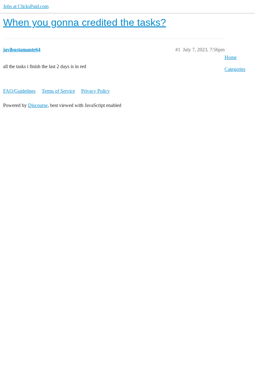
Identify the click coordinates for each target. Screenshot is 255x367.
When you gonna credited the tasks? (84, 22)
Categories (235, 69)
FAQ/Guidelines (19, 91)
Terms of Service (58, 91)
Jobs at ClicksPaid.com (26, 6)
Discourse (38, 105)
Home (231, 57)
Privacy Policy (95, 91)
